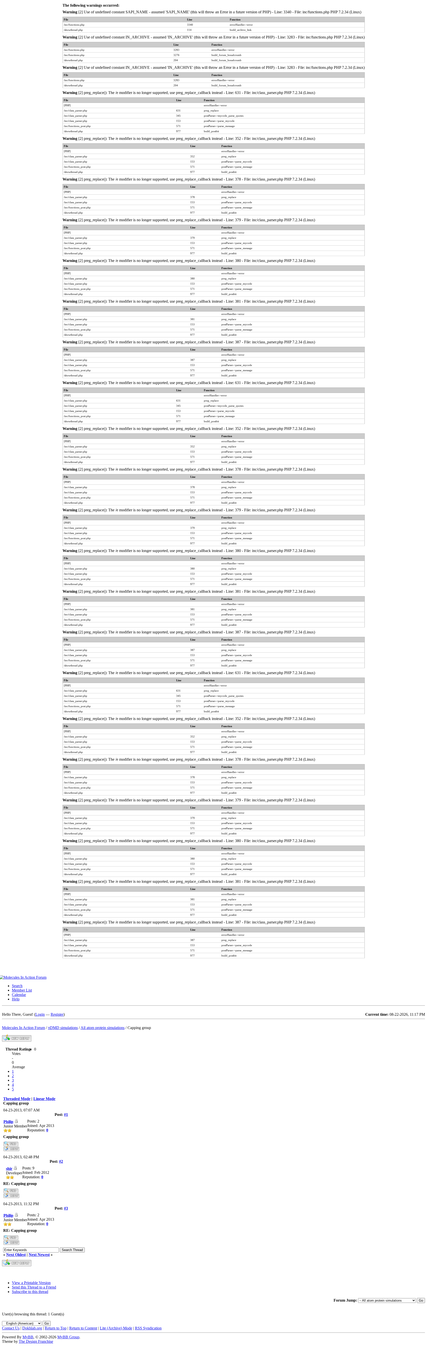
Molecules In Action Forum (23, 1028)
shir (9, 1168)
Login (40, 1014)
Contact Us (11, 1328)
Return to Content (83, 1328)
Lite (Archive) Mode (116, 1328)
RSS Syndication (148, 1328)
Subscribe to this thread (30, 1292)
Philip (8, 1122)
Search (17, 986)
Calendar (19, 995)
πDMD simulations (63, 1028)
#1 (66, 1114)
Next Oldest (16, 1255)
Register (57, 1014)
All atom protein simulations (103, 1028)
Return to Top (55, 1328)
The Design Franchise (36, 1341)
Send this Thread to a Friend (34, 1287)
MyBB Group (68, 1337)
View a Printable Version (31, 1283)
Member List (22, 990)
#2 (61, 1161)
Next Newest (39, 1255)
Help (16, 999)
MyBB (27, 1337)
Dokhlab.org (32, 1328)
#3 (66, 1208)
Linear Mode (44, 1099)
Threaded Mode (16, 1099)
